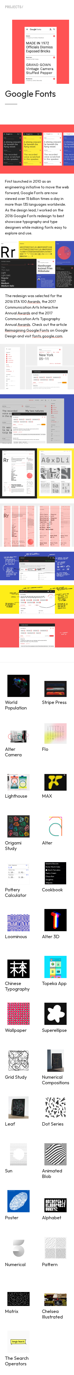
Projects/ (14, 7)
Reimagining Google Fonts (27, 330)
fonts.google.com (47, 336)
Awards (33, 301)
